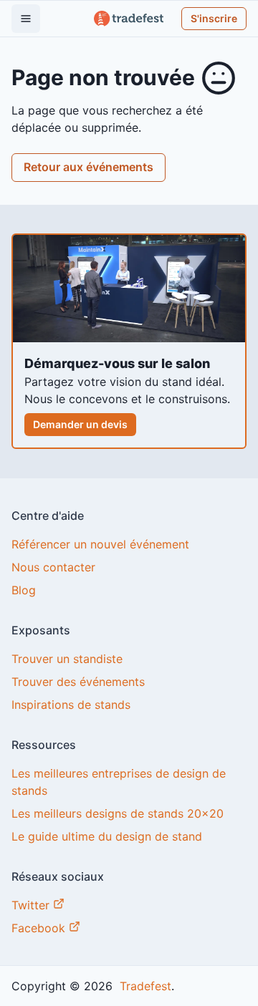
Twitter (32, 905)
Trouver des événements (78, 681)
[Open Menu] (25, 18)
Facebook (40, 928)
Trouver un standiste (67, 659)
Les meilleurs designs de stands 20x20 (117, 813)
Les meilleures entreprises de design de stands (118, 782)
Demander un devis (80, 424)
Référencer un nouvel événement (100, 544)
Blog (23, 590)
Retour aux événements (88, 167)
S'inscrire (214, 18)
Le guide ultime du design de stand (106, 836)
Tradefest (143, 986)
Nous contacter (53, 567)
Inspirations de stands (70, 704)
